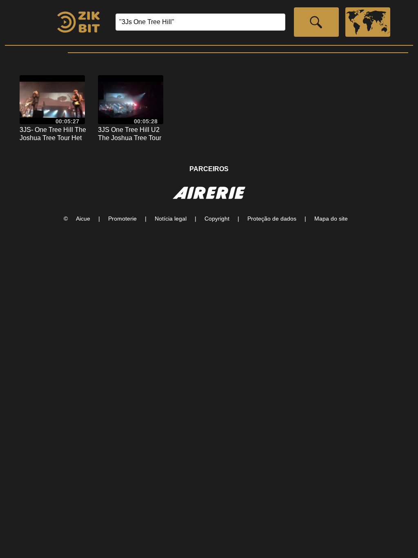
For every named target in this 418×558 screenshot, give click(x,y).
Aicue (83, 218)
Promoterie (122, 218)
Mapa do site (331, 218)
